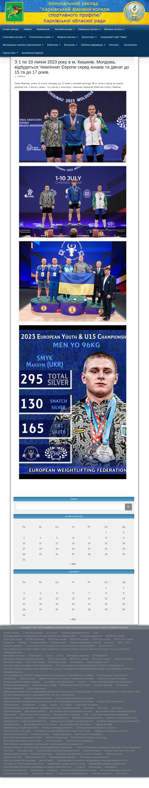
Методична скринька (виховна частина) (24, 659)
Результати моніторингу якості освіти (74, 698)
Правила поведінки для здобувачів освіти (118, 721)
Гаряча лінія (9, 53)
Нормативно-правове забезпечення (66, 764)
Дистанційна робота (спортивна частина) (71, 711)
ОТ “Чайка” (66, 705)
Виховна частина (113, 29)
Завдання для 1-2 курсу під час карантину (25, 721)
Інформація (111, 767)
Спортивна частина (13, 37)
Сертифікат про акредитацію (59, 682)
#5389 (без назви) (115, 636)
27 (73, 554)
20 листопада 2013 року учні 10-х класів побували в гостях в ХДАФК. (60, 646)
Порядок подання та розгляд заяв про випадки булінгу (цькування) (38, 747)
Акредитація (10, 714)
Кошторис (89, 708)
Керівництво (43, 29)
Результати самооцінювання (95, 757)
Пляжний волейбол (14, 688)
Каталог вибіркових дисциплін (115, 770)
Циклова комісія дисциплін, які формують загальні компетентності (38, 767)
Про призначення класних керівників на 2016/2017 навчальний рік (90, 665)
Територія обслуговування (88, 734)
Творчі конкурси (28, 678)
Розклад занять (59, 642)
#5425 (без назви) (13, 662)
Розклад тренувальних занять (57, 728)
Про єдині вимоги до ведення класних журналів (28, 665)
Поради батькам (103, 724)
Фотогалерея (106, 646)
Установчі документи (102, 773)
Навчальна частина (88, 29)
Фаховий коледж (63, 29)
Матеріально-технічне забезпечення (22, 45)
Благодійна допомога (87, 705)
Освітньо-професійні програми (19, 760)
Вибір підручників (62, 734)
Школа (54, 705)
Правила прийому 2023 (16, 734)
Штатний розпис (54, 741)
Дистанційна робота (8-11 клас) (40, 724)
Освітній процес (114, 754)
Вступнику (69, 45)
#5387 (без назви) (79, 659)
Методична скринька (14, 655)
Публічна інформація (92, 45)
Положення (122, 685)
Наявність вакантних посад (38, 698)
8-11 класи (52, 633)
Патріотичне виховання (16, 773)
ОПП (85, 714)
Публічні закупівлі (13, 646)
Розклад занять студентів (66, 714)
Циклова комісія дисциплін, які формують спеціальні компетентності (93, 760)
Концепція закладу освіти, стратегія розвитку (79, 754)
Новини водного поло (98, 662)
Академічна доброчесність (62, 757)
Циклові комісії (46, 760)
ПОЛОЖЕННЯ (99, 655)
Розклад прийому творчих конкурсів (22, 682)
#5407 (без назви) (123, 639)
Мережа (22, 642)
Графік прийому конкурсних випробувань (111, 682)
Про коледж (95, 767)
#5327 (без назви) (57, 659)
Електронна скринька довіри (112, 678)
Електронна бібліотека (15, 770)
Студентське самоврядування (72, 773)
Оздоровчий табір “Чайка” (113, 37)
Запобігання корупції (32, 53)
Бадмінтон (9, 642)
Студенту (80, 767)
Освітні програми (12, 711)
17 (24, 549)
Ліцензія (82, 682)
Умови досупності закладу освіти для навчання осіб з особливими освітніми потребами (48, 701)
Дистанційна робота (35, 711)
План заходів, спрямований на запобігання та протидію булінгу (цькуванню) (43, 744)
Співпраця (52, 770)
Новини (28, 29)
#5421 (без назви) (101, 659)
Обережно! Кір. (25, 750)
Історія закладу (11, 29)
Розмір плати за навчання (110, 701)
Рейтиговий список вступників (75, 685)
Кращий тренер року (41, 754)
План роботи (35, 655)
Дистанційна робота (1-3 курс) (75, 724)
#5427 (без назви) (35, 662)
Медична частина (66, 37)
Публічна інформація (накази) (85, 642)
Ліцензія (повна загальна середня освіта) (58, 750)
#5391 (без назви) (13, 639)
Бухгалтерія (88, 37)
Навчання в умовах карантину (19, 718)
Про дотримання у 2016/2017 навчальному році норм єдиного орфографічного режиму (48, 675)
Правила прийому (103, 685)
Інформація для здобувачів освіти (21, 728)
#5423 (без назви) (123, 659)
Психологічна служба (40, 37)
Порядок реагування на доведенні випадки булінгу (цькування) (108, 747)
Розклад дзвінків (38, 642)
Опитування (10, 678)
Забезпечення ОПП (35, 757)
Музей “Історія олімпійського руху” (79, 770)
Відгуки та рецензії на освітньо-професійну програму (66, 678)
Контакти (114, 45)
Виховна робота (12, 724)
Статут (49, 655)
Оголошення (130, 45)
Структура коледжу (33, 633)
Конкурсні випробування (16, 685)
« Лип (73, 564)
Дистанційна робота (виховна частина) (116, 711)
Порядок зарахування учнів (75, 633)
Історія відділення (36, 688)
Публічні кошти (11, 705)
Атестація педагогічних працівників (110, 714)
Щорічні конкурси (92, 750)
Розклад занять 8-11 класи (17, 731)
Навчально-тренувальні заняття (111, 731)
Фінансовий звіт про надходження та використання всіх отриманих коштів (42, 708)
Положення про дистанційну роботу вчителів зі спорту (63, 731)
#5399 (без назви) (35, 639)
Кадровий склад (12, 698)
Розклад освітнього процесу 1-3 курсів (96, 728)
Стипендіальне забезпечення (112, 675)
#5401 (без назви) (57, 639)
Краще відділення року (15, 754)
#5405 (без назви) (101, 639)
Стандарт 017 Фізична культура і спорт (24, 764)
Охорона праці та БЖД (44, 685)
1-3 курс (43, 705)
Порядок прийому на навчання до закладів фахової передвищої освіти (40, 636)
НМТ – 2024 (124, 642)
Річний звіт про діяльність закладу (88, 737)
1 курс (96, 633)
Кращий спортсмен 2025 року (119, 750)
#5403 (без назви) (79, 639)
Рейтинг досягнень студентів (35, 714)
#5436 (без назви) (57, 662)
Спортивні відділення (91, 636)
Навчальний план (40, 734)
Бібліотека (52, 45)
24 (24, 554)
